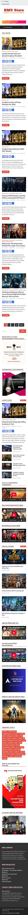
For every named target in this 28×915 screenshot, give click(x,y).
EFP (16, 740)
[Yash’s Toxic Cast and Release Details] (7, 455)
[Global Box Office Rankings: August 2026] (7, 464)
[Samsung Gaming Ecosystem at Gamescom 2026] (7, 446)
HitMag (17, 913)
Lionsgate (12, 745)
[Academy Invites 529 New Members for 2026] (14, 91)
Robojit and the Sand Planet (9, 874)
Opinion (8, 241)
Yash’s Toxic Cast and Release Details (18, 455)
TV (8, 754)
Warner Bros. (6, 756)
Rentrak (10, 749)
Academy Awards (7, 733)
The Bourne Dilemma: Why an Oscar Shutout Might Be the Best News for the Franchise (14, 294)
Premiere (5, 749)
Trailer (4, 754)
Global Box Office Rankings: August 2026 (19, 464)
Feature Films (5, 193)
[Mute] (21, 500)
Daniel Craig (21, 738)
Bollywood (12, 240)
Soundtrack (16, 751)
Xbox (11, 756)
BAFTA (4, 736)
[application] (14, 494)
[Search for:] (14, 331)
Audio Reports (5, 240)
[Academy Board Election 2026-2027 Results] (14, 137)
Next (21, 325)
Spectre (22, 751)
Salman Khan (17, 749)
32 (16, 325)
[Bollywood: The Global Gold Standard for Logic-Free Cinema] (14, 231)
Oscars (21, 747)
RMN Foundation (6, 881)
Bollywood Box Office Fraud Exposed (13, 591)
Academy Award (12, 731)
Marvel (17, 745)
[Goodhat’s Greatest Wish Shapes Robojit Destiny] (7, 472)
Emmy (20, 740)
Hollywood (10, 742)
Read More (5, 78)
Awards (4, 51)
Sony (11, 751)
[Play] (4, 500)
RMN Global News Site (8, 868)
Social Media (6, 751)
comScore (14, 738)
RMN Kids (4, 872)
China (4, 738)
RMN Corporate (6, 877)
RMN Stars (13, 58)
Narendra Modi (6, 747)
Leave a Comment (21, 58)
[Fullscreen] (24, 500)
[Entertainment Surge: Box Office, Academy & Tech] (14, 404)
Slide (13, 51)
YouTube (5, 758)
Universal (12, 754)
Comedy (9, 738)
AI (12, 733)
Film (24, 740)
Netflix (12, 747)
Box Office (16, 736)
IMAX (16, 742)
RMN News (5, 879)
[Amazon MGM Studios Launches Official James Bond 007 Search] (14, 184)
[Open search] (24, 27)
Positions (8, 51)
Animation (21, 733)
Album (16, 733)
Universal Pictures (20, 754)
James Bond (12, 193)
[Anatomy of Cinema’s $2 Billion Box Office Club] (14, 556)
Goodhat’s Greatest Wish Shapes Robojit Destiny (18, 474)
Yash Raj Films (17, 756)
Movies (17, 193)
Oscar (17, 747)
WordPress (10, 913)
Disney (4, 740)
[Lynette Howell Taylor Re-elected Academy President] (14, 43)
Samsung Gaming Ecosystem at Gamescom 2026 (17, 447)
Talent (16, 51)
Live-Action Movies (13, 290)
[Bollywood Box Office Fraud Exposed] (14, 581)
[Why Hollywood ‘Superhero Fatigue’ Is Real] (14, 603)
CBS (21, 736)
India (20, 742)
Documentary (11, 740)
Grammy (5, 742)
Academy (5, 731)
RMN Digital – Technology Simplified (12, 870)
